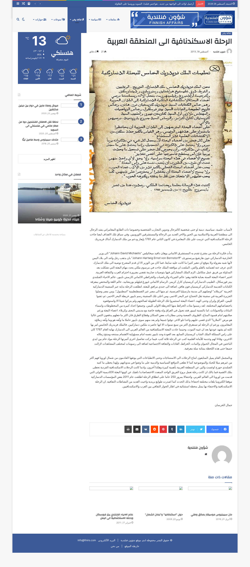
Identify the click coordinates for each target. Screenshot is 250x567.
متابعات (113, 19)
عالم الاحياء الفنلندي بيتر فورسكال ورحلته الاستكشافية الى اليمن (114, 516)
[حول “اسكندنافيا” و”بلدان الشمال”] (161, 498)
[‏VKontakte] (145, 429)
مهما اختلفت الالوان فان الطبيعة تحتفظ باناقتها (50, 217)
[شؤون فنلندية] (182, 19)
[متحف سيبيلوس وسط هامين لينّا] (71, 144)
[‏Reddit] (154, 429)
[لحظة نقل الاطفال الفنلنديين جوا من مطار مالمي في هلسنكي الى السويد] (71, 127)
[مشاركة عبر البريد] (137, 429)
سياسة (94, 19)
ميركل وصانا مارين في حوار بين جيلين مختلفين (38, 107)
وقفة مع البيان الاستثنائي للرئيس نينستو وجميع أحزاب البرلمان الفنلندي (158, 3)
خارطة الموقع (131, 546)
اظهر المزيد (49, 159)
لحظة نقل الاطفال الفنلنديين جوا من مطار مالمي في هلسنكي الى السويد (38, 126)
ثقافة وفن (77, 19)
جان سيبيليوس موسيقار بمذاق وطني (211, 514)
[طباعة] (128, 429)
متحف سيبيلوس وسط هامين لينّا (40, 139)
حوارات (39, 19)
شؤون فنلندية (219, 51)
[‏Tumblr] (172, 429)
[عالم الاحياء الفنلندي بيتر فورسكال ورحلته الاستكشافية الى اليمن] (111, 498)
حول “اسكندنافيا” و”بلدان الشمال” (164, 514)
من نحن (115, 546)
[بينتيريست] (163, 429)
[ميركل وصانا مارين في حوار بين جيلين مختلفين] (71, 110)
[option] (49, 203)
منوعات (58, 19)
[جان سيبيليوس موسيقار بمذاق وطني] (210, 498)
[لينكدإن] (180, 429)
